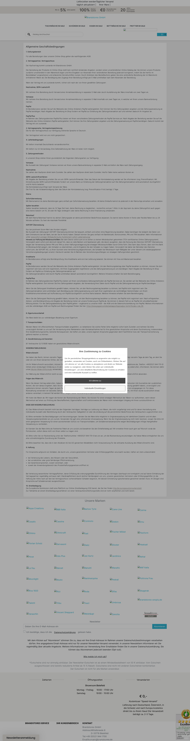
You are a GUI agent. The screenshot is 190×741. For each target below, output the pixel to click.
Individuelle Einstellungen (95, 388)
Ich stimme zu (95, 381)
